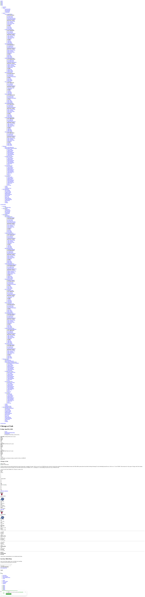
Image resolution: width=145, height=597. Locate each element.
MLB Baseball (7, 248)
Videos (6, 404)
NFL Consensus (10, 225)
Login (1, 0)
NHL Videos (9, 356)
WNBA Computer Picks (11, 270)
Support (4, 583)
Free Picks (4, 575)
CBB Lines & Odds (10, 337)
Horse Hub (9, 286)
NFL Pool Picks (8, 410)
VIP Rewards (7, 212)
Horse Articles (9, 288)
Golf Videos (9, 300)
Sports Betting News (6, 577)
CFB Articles (9, 247)
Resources (4, 146)
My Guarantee (7, 211)
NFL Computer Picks (11, 224)
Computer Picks (8, 371)
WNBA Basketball (8, 263)
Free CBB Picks (10, 331)
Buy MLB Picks (10, 252)
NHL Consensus (10, 351)
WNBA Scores (10, 273)
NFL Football (7, 216)
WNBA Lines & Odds (11, 272)
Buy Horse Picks (10, 283)
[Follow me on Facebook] (4, 588)
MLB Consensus (10, 256)
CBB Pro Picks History (11, 333)
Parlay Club (7, 302)
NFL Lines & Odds (10, 226)
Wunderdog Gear (8, 406)
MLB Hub (9, 260)
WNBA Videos (10, 277)
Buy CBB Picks (10, 332)
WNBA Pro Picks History (12, 268)
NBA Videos (9, 326)
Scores (6, 392)
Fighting (6, 421)
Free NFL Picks (10, 219)
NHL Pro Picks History (11, 348)
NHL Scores (9, 353)
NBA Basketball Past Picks (10, 432)
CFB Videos (9, 246)
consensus (2, 490)
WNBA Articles (10, 278)
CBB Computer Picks (11, 335)
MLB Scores (9, 258)
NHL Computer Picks (11, 350)
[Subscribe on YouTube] (4, 585)
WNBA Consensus (10, 271)
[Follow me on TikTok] (4, 589)
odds (1, 509)
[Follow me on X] (4, 586)
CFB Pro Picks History (11, 238)
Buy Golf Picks (10, 293)
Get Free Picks (3, 204)
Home (6, 431)
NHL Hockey (7, 343)
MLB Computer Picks (11, 255)
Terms (4, 580)
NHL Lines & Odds (10, 352)
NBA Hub (9, 325)
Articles (6, 405)
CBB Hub (9, 340)
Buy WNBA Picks (10, 267)
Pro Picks (4, 6)
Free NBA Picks (10, 315)
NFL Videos (9, 230)
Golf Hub (9, 299)
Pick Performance (6, 189)
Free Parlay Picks (10, 305)
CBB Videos (9, 341)
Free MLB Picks (10, 251)
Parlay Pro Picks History (11, 307)
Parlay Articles (9, 311)
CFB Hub (9, 245)
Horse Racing (7, 279)
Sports (4, 13)
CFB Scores (9, 243)
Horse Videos (9, 287)
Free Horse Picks (10, 282)
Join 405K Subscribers (4, 566)
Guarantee (4, 582)
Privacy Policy (5, 581)
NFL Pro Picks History (11, 222)
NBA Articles (9, 327)
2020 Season (7, 433)
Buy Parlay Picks (10, 306)
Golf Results (9, 297)
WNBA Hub (9, 276)
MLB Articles (9, 262)
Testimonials (7, 213)
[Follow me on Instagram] (4, 587)
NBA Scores (9, 323)
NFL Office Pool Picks (11, 221)
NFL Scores (9, 227)
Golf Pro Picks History (11, 294)
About (4, 208)
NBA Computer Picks (11, 320)
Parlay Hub (9, 309)
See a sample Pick (3, 567)
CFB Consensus (10, 241)
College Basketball (8, 328)
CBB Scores (9, 338)
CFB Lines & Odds (10, 242)
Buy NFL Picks (10, 220)
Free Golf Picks (10, 292)
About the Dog (7, 210)
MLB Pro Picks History (11, 253)
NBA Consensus (10, 321)
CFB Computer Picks (11, 240)
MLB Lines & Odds (10, 257)
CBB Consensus (10, 336)
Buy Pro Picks (5, 576)
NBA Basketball (8, 312)
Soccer (8, 380)
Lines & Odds (7, 381)
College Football (8, 233)
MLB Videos (9, 261)
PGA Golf (7, 289)
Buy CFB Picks (10, 237)
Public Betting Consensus (9, 362)
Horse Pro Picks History (11, 284)
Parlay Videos (9, 310)
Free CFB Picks (10, 236)
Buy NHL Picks (10, 347)
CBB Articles (9, 342)
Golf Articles (9, 301)
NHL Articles (9, 357)
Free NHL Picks (10, 346)
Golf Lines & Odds (10, 296)
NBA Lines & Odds (10, 322)
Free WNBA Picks (10, 266)
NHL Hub (9, 355)
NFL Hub (9, 229)
